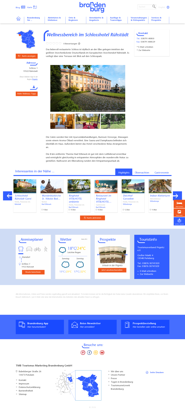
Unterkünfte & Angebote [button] (96, 19)
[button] (179, 212)
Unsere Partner (118, 375)
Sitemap (23, 394)
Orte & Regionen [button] (73, 19)
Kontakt (22, 380)
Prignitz (35, 79)
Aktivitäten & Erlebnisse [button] (54, 19)
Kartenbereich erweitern (170, 177)
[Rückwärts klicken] (97, 255)
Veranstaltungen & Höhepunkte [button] (139, 19)
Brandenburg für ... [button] (33, 19)
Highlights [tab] (124, 173)
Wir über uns (117, 372)
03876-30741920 (150, 263)
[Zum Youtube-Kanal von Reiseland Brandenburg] (102, 353)
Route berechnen (33, 272)
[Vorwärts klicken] (127, 255)
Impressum (24, 384)
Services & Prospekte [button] (156, 19)
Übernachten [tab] (142, 173)
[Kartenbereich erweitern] (182, 177)
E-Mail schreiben (147, 271)
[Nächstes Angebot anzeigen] (177, 195)
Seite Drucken (157, 373)
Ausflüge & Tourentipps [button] (116, 19)
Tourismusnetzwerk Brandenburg (120, 387)
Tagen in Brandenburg (122, 382)
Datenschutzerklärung (29, 387)
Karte (30, 8)
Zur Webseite (146, 274)
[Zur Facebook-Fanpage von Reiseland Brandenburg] (89, 353)
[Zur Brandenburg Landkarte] (78, 385)
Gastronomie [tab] (162, 173)
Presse (114, 378)
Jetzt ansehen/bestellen (112, 270)
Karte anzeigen (28, 56)
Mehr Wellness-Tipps (26, 94)
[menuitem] (162, 7)
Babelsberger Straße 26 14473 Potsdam (30, 373)
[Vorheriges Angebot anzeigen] (7, 195)
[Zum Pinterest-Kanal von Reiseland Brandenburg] (83, 353)
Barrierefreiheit (26, 391)
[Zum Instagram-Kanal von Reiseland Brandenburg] (95, 353)
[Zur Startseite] (20, 20)
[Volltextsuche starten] (154, 6)
